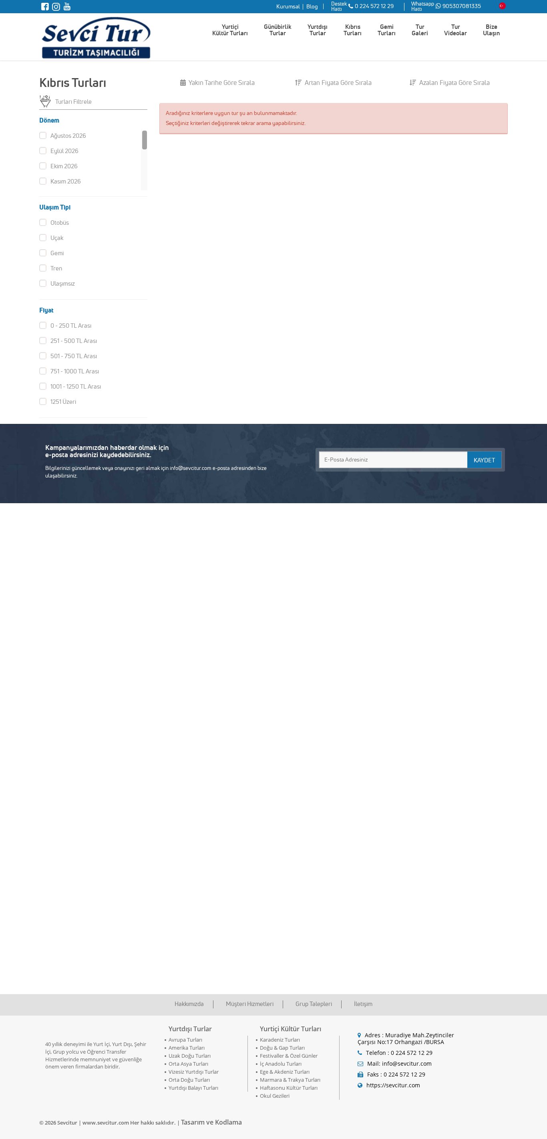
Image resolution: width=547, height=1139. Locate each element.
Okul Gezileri (275, 1095)
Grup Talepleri (314, 1004)
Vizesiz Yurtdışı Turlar (194, 1071)
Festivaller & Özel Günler (289, 1055)
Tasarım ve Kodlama (211, 1122)
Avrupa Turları (185, 1039)
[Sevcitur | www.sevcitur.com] (95, 36)
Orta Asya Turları (188, 1063)
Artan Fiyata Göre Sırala (337, 83)
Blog (312, 6)
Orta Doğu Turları (189, 1079)
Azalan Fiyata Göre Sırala (454, 83)
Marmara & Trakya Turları (290, 1079)
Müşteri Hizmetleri (250, 1004)
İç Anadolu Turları (281, 1063)
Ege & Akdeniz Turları (285, 1071)
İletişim (363, 1004)
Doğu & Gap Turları (282, 1047)
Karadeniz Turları (280, 1039)
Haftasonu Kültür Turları (289, 1087)
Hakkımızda (189, 1004)
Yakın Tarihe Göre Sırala (221, 83)
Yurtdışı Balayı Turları (193, 1087)
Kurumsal (288, 6)
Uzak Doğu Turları (190, 1055)
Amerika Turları (187, 1047)
